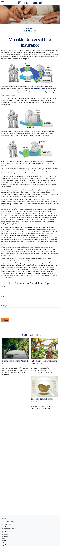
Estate (3, 538)
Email (3, 296)
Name (3, 286)
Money (4, 544)
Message (4, 306)
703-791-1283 (9, 521)
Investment (5, 536)
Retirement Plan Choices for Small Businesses (44, 362)
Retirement (5, 534)
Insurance (4, 540)
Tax (3, 542)
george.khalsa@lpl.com (8, 528)
